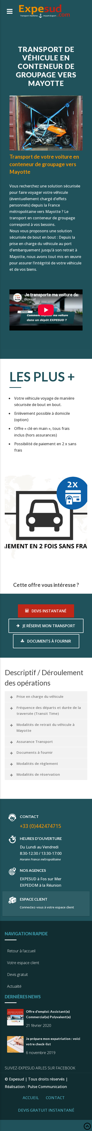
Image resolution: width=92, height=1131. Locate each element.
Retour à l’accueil (21, 950)
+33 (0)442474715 (40, 826)
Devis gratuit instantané (46, 1110)
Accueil (31, 1097)
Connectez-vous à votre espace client (47, 907)
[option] (46, 515)
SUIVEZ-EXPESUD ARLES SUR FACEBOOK (40, 1068)
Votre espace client (23, 962)
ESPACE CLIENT (33, 899)
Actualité (14, 986)
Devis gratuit (17, 974)
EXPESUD (28, 878)
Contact (55, 1097)
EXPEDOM (29, 885)
